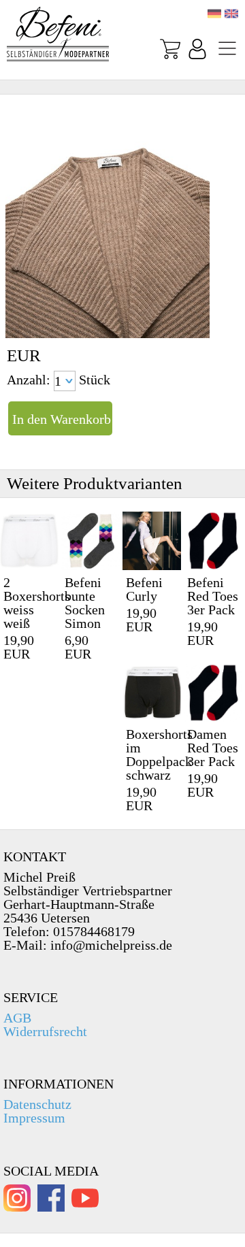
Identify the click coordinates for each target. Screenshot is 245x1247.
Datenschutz (37, 1104)
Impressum (34, 1117)
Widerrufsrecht (45, 1031)
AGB (17, 1017)
